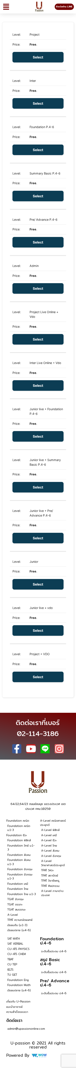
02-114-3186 (38, 733)
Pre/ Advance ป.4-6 (54, 982)
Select (38, 57)
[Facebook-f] (16, 748)
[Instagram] (59, 748)
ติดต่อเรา (14, 1020)
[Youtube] (30, 748)
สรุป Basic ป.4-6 (50, 961)
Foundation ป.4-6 (52, 940)
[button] (6, 6)
